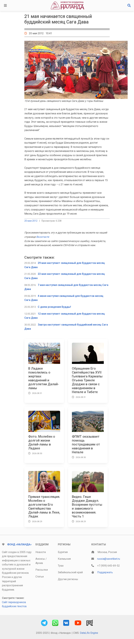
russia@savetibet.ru (108, 558)
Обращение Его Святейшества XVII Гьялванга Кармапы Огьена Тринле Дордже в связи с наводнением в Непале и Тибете (87, 380)
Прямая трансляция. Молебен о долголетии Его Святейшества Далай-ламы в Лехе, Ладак (44, 506)
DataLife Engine (89, 632)
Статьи (39, 576)
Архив (39, 563)
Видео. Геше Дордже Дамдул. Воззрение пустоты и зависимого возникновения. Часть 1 (87, 506)
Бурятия (63, 552)
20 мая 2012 (30, 220)
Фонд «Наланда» (19, 544)
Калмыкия (64, 558)
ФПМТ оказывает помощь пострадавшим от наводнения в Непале (86, 444)
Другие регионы (68, 579)
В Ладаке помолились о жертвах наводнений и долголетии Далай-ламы (43, 378)
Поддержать (105, 572)
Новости (40, 552)
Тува (60, 565)
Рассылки (41, 569)
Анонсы (40, 558)
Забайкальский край (70, 572)
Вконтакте (42, 236)
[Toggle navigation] (5, 5)
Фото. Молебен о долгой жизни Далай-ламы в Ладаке (41, 442)
